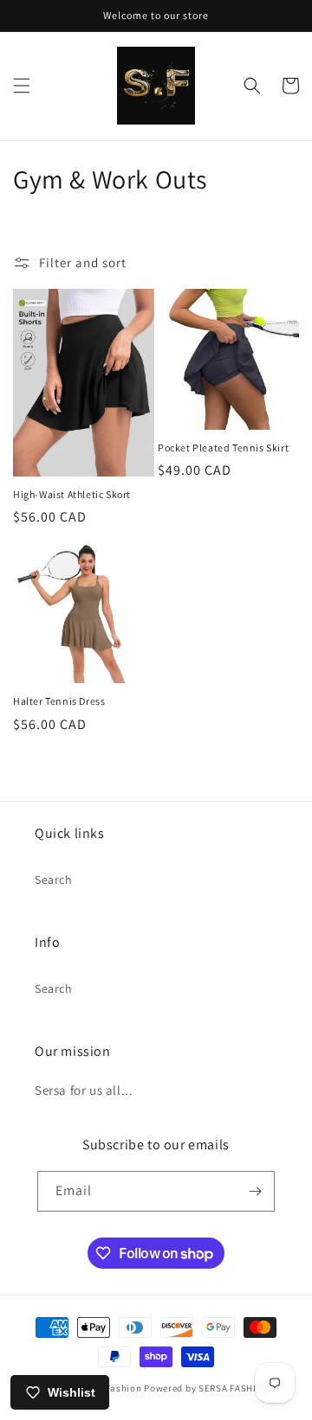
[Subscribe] (255, 1191)
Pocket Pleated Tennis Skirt (223, 447)
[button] (22, 86)
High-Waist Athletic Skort (72, 494)
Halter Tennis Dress (59, 700)
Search (54, 879)
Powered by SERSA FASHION (207, 1388)
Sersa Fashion (109, 1388)
